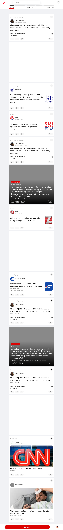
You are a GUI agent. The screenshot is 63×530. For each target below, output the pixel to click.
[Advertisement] (31, 62)
